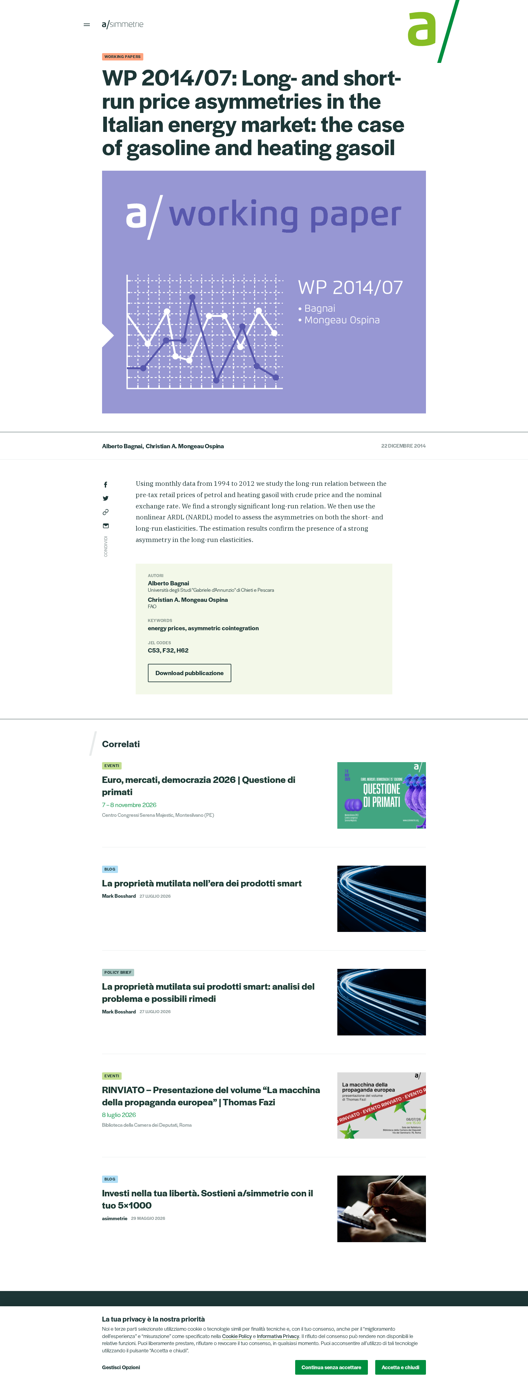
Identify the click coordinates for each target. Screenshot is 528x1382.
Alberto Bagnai (122, 446)
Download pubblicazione (190, 672)
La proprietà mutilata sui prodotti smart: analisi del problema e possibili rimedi (208, 992)
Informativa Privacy (278, 1336)
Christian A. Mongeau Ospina (185, 446)
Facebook (105, 484)
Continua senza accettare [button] (331, 1367)
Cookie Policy (237, 1336)
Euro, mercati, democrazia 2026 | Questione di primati (198, 785)
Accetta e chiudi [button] (400, 1367)
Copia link (105, 512)
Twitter (105, 498)
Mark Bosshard (119, 896)
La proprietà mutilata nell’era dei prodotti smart (202, 882)
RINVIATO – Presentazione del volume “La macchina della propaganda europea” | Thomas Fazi (211, 1095)
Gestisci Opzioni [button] (121, 1367)
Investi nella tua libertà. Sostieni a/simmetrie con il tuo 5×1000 (207, 1198)
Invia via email (105, 525)
